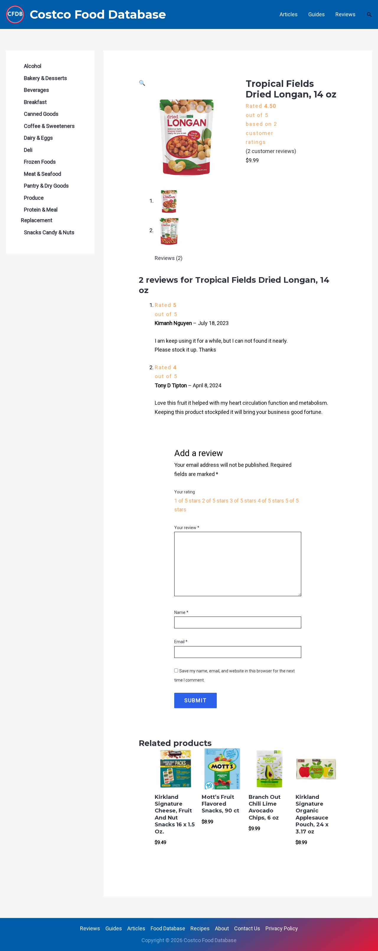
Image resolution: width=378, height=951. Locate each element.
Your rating (184, 492)
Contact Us (247, 928)
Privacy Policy (281, 928)
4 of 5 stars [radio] (271, 501)
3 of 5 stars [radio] (243, 501)
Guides (316, 14)
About (222, 928)
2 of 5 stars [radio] (215, 501)
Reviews (345, 14)
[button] (369, 14)
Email (181, 641)
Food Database (168, 928)
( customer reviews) (271, 151)
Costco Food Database (98, 14)
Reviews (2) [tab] (169, 258)
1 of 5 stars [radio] (187, 501)
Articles (289, 14)
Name (181, 612)
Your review (186, 527)
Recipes (200, 928)
